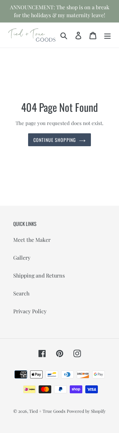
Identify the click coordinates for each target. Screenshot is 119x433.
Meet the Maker (32, 239)
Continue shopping (54, 139)
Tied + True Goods (47, 411)
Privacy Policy (30, 311)
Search (21, 293)
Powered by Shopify (86, 411)
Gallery (21, 257)
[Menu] (107, 34)
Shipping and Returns (39, 275)
